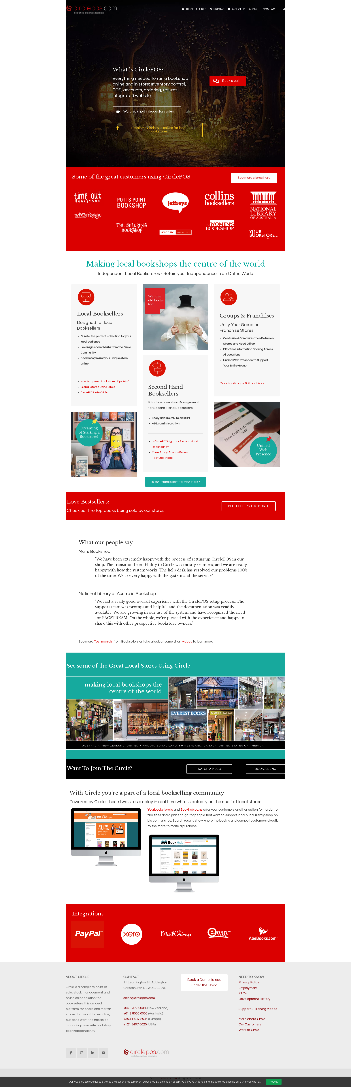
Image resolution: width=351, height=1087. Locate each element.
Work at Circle (249, 1030)
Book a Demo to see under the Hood (204, 982)
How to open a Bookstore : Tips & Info (106, 381)
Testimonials (103, 641)
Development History (254, 999)
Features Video (162, 457)
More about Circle (252, 1019)
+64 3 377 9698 (134, 1008)
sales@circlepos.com (139, 998)
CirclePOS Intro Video (95, 392)
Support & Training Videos (258, 1009)
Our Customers (250, 1024)
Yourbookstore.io (160, 809)
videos (187, 641)
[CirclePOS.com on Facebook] (71, 1053)
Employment (248, 988)
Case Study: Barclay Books (170, 452)
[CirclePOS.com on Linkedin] (93, 1053)
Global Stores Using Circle (98, 386)
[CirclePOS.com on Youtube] (103, 1053)
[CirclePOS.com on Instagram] (82, 1053)
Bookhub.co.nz (191, 809)
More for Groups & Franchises (242, 383)
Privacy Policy (249, 982)
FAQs (243, 993)
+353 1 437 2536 (135, 1019)
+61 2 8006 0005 (135, 1013)
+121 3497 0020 (135, 1024)
